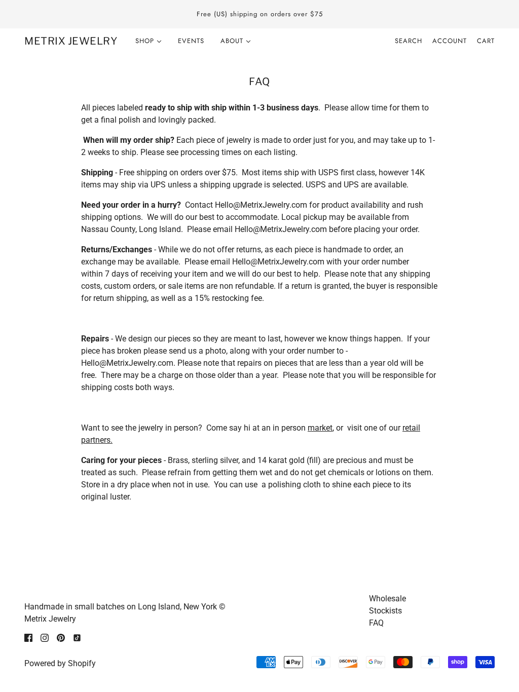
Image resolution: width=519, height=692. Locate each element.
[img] (28, 637)
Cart (486, 41)
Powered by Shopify (60, 663)
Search (408, 41)
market (320, 428)
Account (449, 41)
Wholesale (387, 598)
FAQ (376, 623)
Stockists (385, 611)
